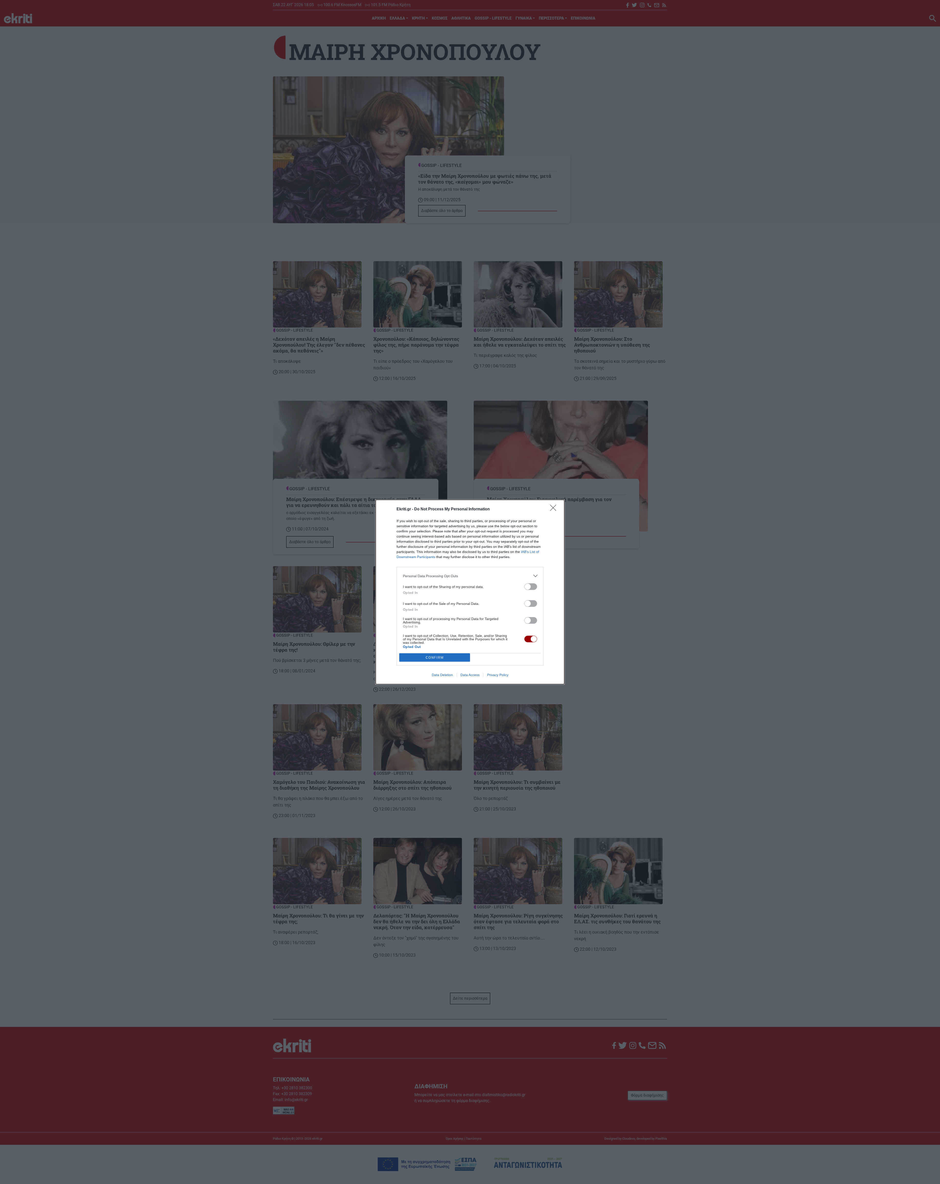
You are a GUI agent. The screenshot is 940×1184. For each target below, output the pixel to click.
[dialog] (470, 592)
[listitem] (470, 575)
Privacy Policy (497, 675)
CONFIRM (435, 657)
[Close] (554, 509)
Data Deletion (442, 675)
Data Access (470, 675)
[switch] (530, 586)
